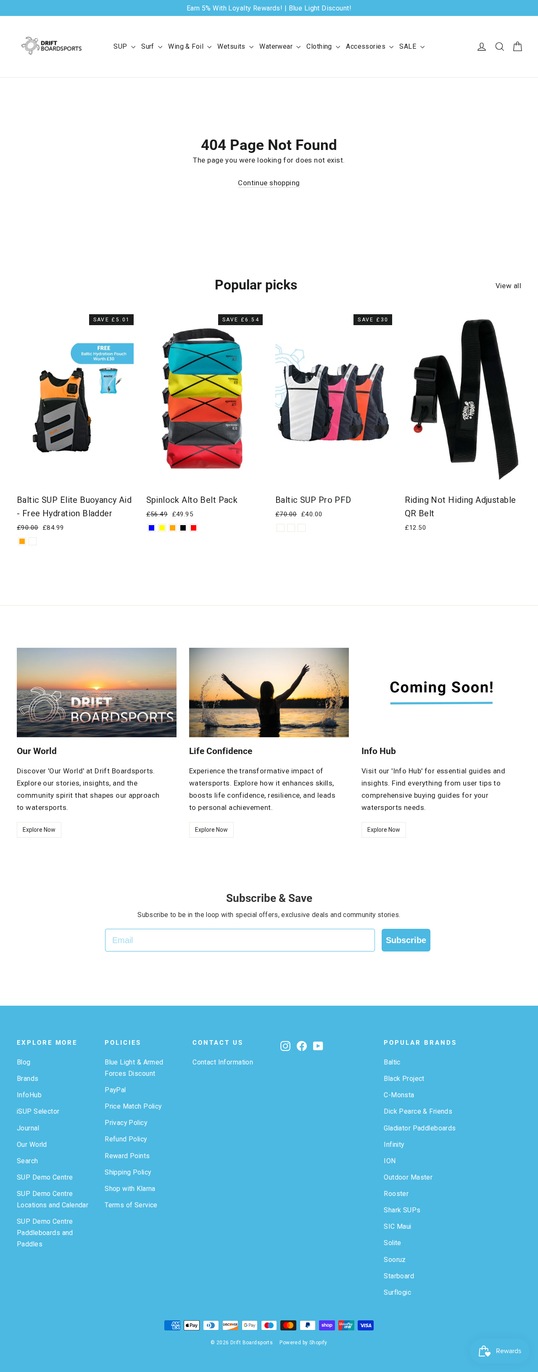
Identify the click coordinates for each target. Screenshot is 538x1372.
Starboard (399, 1276)
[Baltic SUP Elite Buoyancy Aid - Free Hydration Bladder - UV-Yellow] (32, 541)
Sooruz (395, 1260)
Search (27, 1161)
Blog (24, 1062)
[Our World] (97, 693)
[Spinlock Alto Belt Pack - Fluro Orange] (172, 527)
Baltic (392, 1062)
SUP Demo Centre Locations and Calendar (52, 1199)
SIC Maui (397, 1226)
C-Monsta (399, 1095)
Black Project (404, 1079)
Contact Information (223, 1062)
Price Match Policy (133, 1106)
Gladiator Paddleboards (420, 1128)
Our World (32, 1145)
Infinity (394, 1145)
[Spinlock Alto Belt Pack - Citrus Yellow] (162, 527)
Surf (148, 46)
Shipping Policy (128, 1172)
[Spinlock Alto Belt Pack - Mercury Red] (193, 527)
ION (390, 1161)
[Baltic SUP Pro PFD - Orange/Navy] (301, 527)
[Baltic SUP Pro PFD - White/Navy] (280, 527)
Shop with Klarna (130, 1189)
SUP (121, 46)
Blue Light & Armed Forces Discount (134, 1068)
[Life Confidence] (269, 693)
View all (508, 285)
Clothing (320, 46)
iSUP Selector (38, 1111)
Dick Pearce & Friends (418, 1111)
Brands (28, 1079)
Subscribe (406, 940)
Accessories (366, 46)
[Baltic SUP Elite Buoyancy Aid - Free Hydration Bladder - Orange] (22, 541)
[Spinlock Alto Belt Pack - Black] (183, 527)
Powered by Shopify (303, 1343)
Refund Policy (126, 1139)
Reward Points (127, 1156)
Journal (28, 1128)
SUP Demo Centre (45, 1177)
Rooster (396, 1194)
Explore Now (39, 829)
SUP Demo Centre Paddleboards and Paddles (45, 1232)
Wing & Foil (186, 46)
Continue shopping (269, 183)
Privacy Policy (126, 1123)
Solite (392, 1243)
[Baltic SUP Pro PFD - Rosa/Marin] (291, 527)
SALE (408, 46)
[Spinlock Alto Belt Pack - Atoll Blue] (151, 527)
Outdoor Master (408, 1177)
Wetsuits (232, 46)
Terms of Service (131, 1205)
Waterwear (276, 46)
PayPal (115, 1090)
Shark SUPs (402, 1210)
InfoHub (29, 1095)
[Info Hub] (441, 693)
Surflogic (397, 1292)
